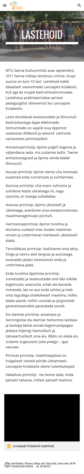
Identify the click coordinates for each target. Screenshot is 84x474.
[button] (4, 5)
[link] (42, 422)
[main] (42, 36)
